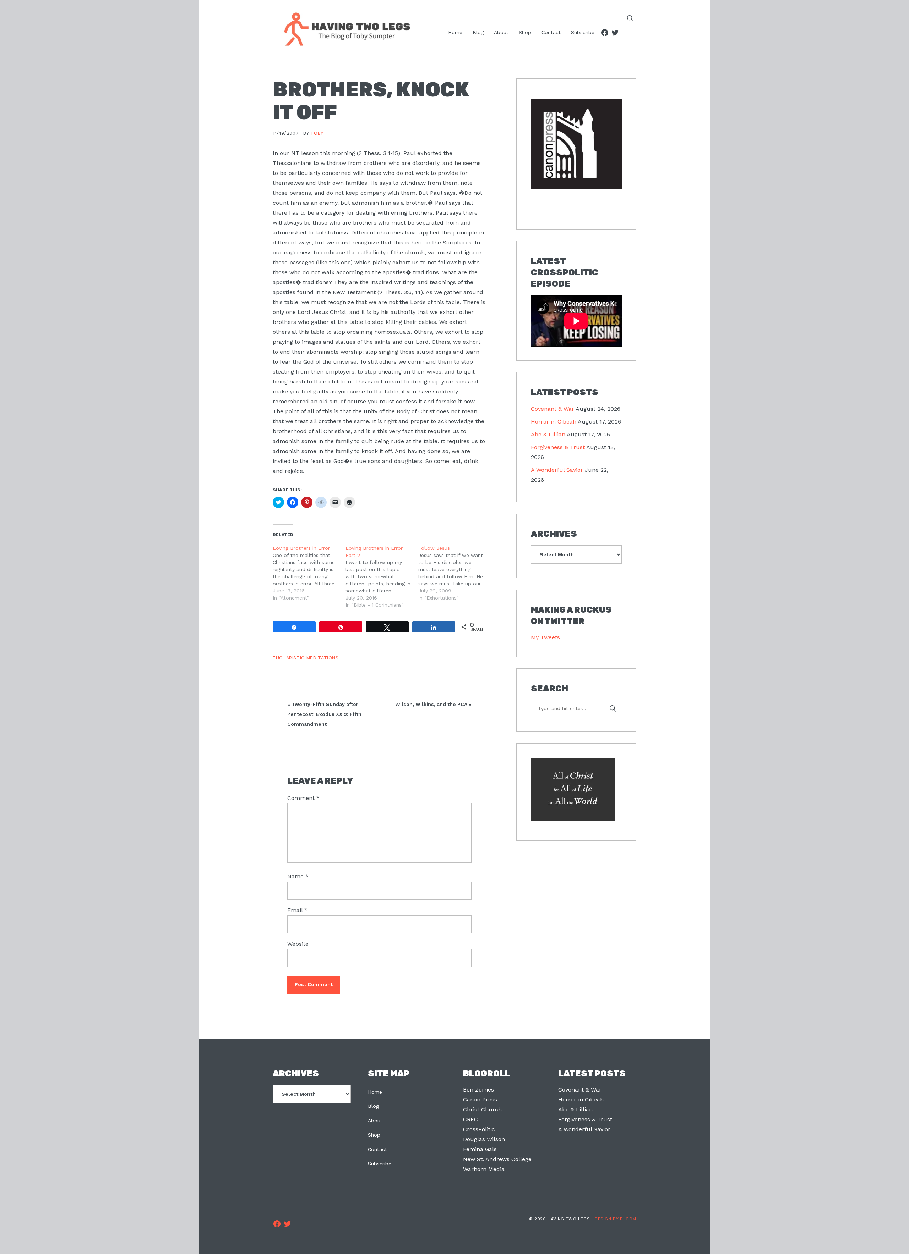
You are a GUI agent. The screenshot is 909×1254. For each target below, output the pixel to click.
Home (375, 1092)
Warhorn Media (484, 1169)
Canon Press (480, 1099)
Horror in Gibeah (553, 421)
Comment (303, 798)
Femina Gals (480, 1149)
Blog (373, 1106)
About (375, 1120)
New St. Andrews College (497, 1159)
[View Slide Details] (576, 144)
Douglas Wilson (484, 1139)
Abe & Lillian (548, 434)
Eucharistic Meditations (306, 658)
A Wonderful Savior (557, 469)
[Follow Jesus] (454, 573)
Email (297, 910)
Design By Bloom (615, 1218)
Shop (374, 1135)
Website (298, 943)
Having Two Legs (344, 28)
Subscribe (379, 1163)
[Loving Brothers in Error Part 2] (381, 576)
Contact (377, 1149)
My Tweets (545, 637)
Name (298, 876)
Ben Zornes (478, 1089)
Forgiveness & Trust (558, 447)
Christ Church (482, 1109)
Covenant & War (552, 408)
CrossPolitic (479, 1129)
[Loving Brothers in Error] (309, 573)
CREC (470, 1119)
